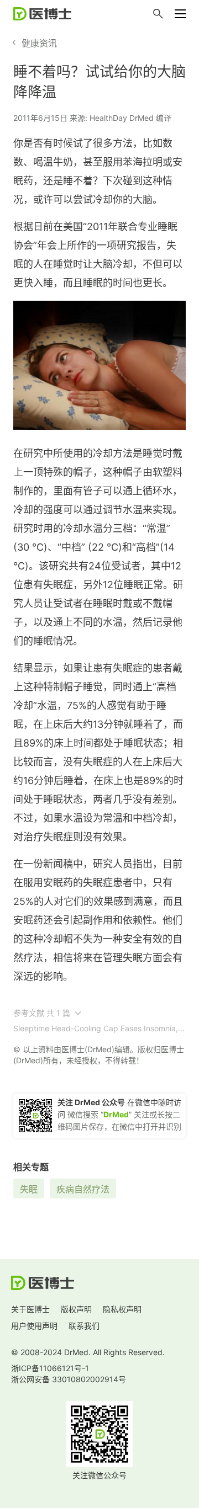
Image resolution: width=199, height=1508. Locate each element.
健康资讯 (39, 43)
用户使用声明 (34, 1325)
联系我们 (84, 1325)
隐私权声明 (122, 1309)
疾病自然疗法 (82, 1189)
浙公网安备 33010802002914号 (68, 1379)
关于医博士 (30, 1309)
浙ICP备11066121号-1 (50, 1368)
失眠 (29, 1189)
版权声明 (76, 1309)
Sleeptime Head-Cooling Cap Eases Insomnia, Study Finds (95, 1028)
